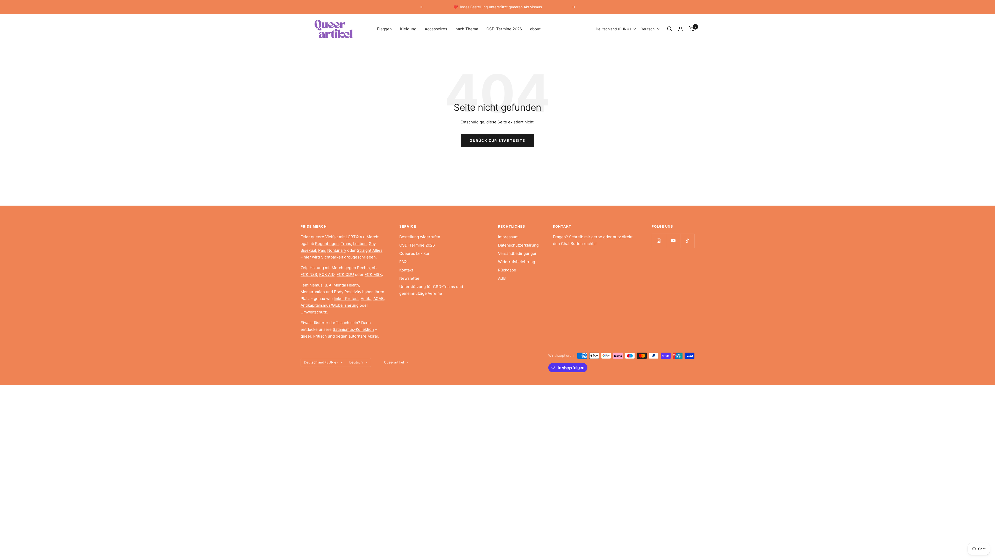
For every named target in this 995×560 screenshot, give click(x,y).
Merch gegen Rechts (351, 267)
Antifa (366, 298)
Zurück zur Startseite (497, 140)
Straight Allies (369, 250)
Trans (346, 243)
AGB (502, 278)
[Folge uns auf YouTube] (673, 241)
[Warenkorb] (691, 28)
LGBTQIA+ (355, 236)
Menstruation (313, 291)
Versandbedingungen (517, 253)
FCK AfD (327, 274)
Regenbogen (327, 243)
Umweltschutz (314, 312)
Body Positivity (347, 291)
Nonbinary (336, 250)
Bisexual (308, 250)
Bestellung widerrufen (419, 236)
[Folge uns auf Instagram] (659, 241)
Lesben (360, 243)
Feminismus (312, 285)
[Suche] (669, 28)
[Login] (680, 29)
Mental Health (346, 285)
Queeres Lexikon (414, 253)
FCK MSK (373, 274)
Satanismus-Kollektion (353, 329)
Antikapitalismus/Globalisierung (330, 305)
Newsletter (409, 278)
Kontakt (406, 270)
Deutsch (648, 29)
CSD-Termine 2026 (504, 28)
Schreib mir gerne (585, 236)
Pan (321, 250)
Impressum (508, 236)
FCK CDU (345, 274)
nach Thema (467, 28)
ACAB (378, 298)
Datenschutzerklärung (518, 245)
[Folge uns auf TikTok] (687, 241)
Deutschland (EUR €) (613, 29)
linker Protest (346, 298)
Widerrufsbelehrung (516, 261)
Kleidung (408, 28)
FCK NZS (309, 274)
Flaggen (384, 28)
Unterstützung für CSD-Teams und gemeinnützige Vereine (431, 290)
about (535, 28)
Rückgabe (507, 270)
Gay (372, 243)
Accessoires (436, 28)
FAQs (404, 261)
